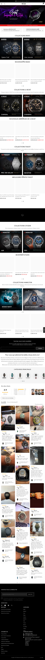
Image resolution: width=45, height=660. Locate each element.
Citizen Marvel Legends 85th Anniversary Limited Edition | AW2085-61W (6, 273)
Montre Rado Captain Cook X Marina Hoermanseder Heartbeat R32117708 (5, 80)
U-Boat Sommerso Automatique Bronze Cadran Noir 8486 (7, 137)
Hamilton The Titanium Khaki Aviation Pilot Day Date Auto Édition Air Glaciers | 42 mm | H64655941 (22, 331)
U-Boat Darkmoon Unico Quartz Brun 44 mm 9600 (22, 137)
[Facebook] (1, 605)
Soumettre (30, 594)
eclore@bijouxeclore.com (31, 634)
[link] (11, 30)
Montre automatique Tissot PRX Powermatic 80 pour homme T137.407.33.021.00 (22, 196)
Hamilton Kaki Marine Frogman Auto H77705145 (5, 331)
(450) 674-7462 (29, 633)
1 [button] (21, 201)
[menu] (1, 3)
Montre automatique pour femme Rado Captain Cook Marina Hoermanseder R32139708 (22, 80)
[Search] (4, 3)
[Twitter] (12, 605)
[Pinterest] (8, 605)
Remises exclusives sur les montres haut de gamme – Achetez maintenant (22, 25)
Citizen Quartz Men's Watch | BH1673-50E (21, 272)
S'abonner (40, 348)
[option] (22, 14)
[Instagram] (5, 605)
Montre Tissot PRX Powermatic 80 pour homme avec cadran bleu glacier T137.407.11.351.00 (7, 196)
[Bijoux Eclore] (22, 14)
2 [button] (23, 201)
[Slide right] (42, 30)
